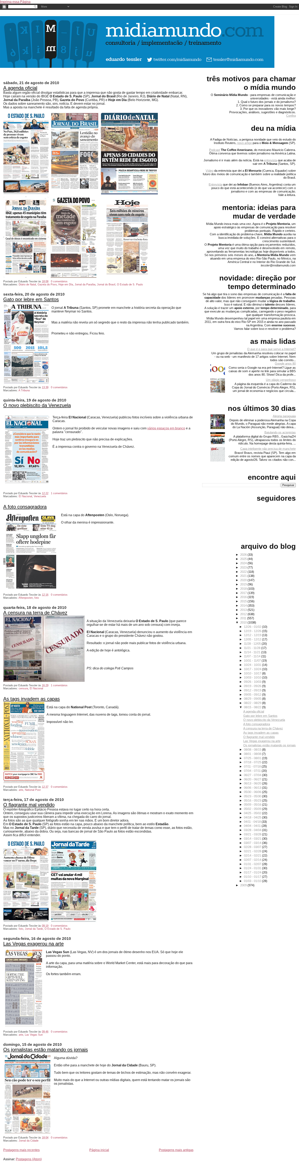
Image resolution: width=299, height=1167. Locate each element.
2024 (244, 563)
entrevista (270, 160)
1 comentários (59, 493)
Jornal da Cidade (28, 1140)
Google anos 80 (285, 363)
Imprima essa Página (15, 1)
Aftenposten (26, 597)
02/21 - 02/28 (253, 851)
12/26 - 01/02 (253, 626)
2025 (244, 559)
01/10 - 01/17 (253, 876)
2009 (244, 885)
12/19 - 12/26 (253, 631)
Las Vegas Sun (34, 1034)
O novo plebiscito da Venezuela (37, 405)
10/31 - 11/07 (253, 660)
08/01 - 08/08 (253, 754)
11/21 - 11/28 (252, 648)
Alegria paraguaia (284, 416)
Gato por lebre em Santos (31, 299)
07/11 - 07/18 (253, 766)
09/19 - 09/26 (253, 686)
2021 (244, 575)
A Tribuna (24, 390)
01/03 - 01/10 (253, 881)
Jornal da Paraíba (85, 284)
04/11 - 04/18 (253, 821)
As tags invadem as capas (31, 699)
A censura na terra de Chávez (35, 612)
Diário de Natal (27, 284)
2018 (244, 588)
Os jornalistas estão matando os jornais (45, 1049)
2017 (244, 593)
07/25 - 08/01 (253, 758)
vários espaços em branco (166, 428)
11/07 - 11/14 (252, 656)
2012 (244, 614)
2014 (244, 605)
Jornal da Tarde (34, 928)
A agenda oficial (20, 88)
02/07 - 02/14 (253, 859)
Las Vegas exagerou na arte (33, 943)
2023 (244, 567)
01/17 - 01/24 (253, 872)
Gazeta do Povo (47, 284)
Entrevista (215, 184)
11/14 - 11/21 (252, 652)
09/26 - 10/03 (253, 681)
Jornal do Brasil (106, 284)
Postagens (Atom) (29, 1159)
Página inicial (99, 1150)
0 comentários (59, 281)
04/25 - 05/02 (253, 813)
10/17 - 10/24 (253, 669)
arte (21, 789)
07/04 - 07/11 (253, 770)
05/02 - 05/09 (253, 809)
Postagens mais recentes (21, 1150)
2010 (244, 622)
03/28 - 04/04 (253, 830)
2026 (244, 554)
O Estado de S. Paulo (130, 284)
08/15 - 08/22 (253, 707)
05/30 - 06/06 (253, 792)
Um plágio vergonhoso (281, 380)
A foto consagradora (25, 506)
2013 (244, 610)
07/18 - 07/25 (253, 762)
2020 (244, 580)
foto (36, 597)
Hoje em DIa (65, 284)
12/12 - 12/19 (253, 635)
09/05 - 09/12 (253, 694)
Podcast (214, 150)
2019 (244, 584)
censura (23, 688)
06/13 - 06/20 (253, 783)
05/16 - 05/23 (253, 800)
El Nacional (25, 496)
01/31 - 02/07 (253, 864)
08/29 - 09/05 (253, 698)
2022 (244, 571)
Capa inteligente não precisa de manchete (268, 448)
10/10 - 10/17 (253, 673)
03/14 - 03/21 (253, 838)
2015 (244, 601)
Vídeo (209, 170)
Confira (291, 115)
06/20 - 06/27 (253, 779)
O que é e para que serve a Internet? (271, 349)
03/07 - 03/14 (253, 843)
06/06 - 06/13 (253, 787)
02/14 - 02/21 (253, 855)
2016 (244, 597)
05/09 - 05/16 (253, 804)
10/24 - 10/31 (253, 665)
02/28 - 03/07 (253, 847)
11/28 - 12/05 (253, 643)
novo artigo (244, 143)
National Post (33, 789)
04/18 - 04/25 (253, 817)
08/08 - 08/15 (253, 749)
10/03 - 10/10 (253, 677)
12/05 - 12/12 (253, 639)
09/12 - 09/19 (253, 690)
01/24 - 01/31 (253, 868)
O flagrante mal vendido (29, 804)
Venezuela (40, 496)
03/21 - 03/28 (253, 834)
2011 (243, 618)
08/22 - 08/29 (253, 703)
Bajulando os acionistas (280, 432)
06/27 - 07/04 (253, 775)
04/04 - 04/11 (253, 825)
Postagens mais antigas (176, 1150)
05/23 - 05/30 (253, 796)
